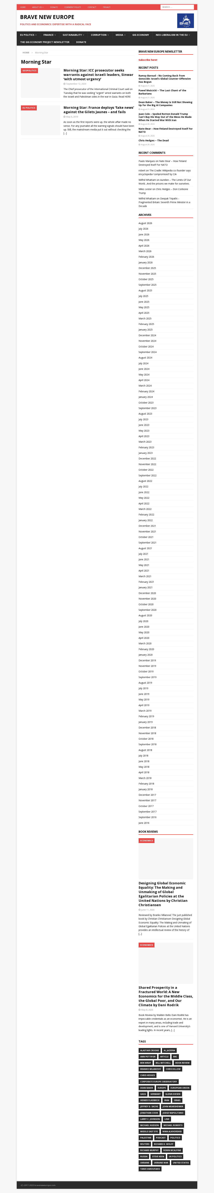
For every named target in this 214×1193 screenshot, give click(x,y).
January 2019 (146, 722)
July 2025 (143, 296)
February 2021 (146, 581)
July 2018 (143, 755)
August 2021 (145, 548)
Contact (92, 7)
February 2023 (146, 447)
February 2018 (146, 783)
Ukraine (144, 1162)
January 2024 (146, 396)
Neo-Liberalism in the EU (172, 34)
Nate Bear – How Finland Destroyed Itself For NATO (166, 130)
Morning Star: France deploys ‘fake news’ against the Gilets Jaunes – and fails (99, 109)
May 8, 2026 (147, 1009)
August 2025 (145, 290)
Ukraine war (161, 1162)
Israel (177, 1100)
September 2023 (147, 408)
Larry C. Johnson (150, 1119)
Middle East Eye (149, 1131)
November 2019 (147, 665)
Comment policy (72, 7)
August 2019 (145, 682)
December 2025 (147, 268)
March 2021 (145, 576)
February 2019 (146, 716)
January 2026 (146, 262)
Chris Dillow (173, 1069)
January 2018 (146, 789)
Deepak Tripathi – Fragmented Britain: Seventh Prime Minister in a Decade (164, 202)
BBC (175, 1056)
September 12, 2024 (76, 83)
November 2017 (147, 800)
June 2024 (144, 368)
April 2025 (144, 312)
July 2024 (143, 363)
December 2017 (147, 794)
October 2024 (146, 346)
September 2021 (147, 542)
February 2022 (146, 514)
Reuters (144, 1144)
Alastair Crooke (149, 1050)
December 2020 (147, 593)
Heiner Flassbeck (149, 1100)
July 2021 (143, 553)
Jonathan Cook (149, 1112)
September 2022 (147, 475)
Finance (48, 34)
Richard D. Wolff (163, 1144)
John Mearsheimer (173, 1106)
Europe (162, 1087)
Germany (155, 1094)
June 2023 (144, 424)
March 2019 (145, 710)
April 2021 (144, 570)
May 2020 (144, 632)
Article (164, 1056)
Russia (143, 1156)
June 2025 (144, 301)
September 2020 (147, 609)
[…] (65, 133)
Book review (182, 1062)
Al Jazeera (169, 1050)
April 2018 (144, 772)
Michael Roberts (173, 1125)
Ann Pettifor (147, 1056)
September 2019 (147, 677)
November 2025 (147, 273)
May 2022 (144, 497)
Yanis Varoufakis (150, 1168)
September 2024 (147, 352)
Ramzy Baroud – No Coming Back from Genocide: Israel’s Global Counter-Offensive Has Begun (165, 78)
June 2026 (144, 234)
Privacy (107, 7)
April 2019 (144, 705)
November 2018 (147, 733)
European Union (180, 1087)
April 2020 (144, 637)
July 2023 (143, 419)
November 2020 (147, 598)
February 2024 (146, 391)
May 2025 (144, 307)
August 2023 (145, 413)
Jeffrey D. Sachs (149, 1106)
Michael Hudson (149, 1125)
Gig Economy (140, 34)
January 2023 (146, 453)
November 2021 (147, 531)
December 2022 (147, 458)
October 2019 (146, 671)
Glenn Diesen (172, 1094)
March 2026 (145, 251)
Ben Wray (145, 1062)
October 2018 (146, 738)
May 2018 (144, 766)
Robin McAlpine (172, 1150)
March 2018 (145, 778)
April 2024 (144, 380)
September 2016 (147, 817)
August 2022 (145, 481)
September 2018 (147, 744)
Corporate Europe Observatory (158, 1081)
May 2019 (144, 699)
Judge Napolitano (173, 1112)
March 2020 (145, 643)
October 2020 (146, 604)
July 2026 (143, 228)
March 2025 (145, 318)
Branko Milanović (150, 1069)
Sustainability (72, 34)
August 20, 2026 (147, 124)
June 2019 (144, 694)
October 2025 (146, 279)
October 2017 (146, 806)
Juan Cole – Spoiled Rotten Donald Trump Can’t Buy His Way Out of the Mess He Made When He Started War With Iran (165, 117)
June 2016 (144, 822)
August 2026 (145, 223)
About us (36, 7)
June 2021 (144, 559)
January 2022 (146, 520)
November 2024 (147, 340)
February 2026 (146, 256)
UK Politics (175, 1156)
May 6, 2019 (72, 116)
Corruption (98, 34)
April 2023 (144, 436)
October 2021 (146, 537)
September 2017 (147, 811)
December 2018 (147, 727)
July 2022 (143, 486)
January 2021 (146, 587)
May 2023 (144, 430)
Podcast (161, 1137)
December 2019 (147, 660)
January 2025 (146, 329)
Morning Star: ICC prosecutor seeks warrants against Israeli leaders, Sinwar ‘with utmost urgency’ (98, 74)
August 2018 (145, 750)
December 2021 (147, 525)
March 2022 (145, 509)
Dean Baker (146, 1087)
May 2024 (144, 374)
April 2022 (144, 503)
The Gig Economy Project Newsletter (44, 42)
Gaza (143, 1094)
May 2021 (144, 565)
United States (181, 1162)
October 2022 (146, 469)
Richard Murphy (149, 1150)
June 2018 (144, 761)
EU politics (27, 34)
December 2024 (147, 335)
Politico (175, 1137)
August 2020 (145, 615)
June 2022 (144, 492)
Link (167, 1119)
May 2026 (144, 240)
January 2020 (146, 654)
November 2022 (147, 464)
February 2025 (146, 324)
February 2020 (146, 649)
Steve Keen (158, 1156)
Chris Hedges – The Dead (154, 140)
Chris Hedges (147, 1075)
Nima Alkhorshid (172, 1131)
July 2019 (143, 688)
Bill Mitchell (163, 1062)
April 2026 (144, 245)
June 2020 (144, 626)
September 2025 (147, 284)
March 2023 (145, 441)
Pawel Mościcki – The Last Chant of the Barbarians (162, 92)
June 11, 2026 (147, 909)
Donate (54, 7)
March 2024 (145, 385)
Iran (166, 1100)
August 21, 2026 (147, 85)
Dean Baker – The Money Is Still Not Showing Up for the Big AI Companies (165, 104)
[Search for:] (177, 6)
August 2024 (145, 357)
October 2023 (146, 402)
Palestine (145, 1137)
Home (23, 7)
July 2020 (143, 621)
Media (119, 34)
